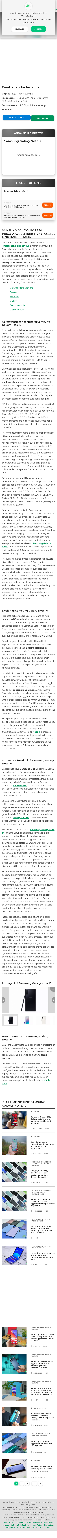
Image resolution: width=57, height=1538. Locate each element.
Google (35, 1163)
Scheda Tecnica (16, 117)
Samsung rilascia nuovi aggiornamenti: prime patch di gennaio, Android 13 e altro (41, 1364)
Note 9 (36, 732)
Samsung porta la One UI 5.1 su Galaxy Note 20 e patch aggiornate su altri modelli (42, 1337)
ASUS (34, 1248)
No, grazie (19, 29)
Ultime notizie (17, 309)
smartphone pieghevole (16, 245)
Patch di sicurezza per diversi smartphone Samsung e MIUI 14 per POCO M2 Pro (41, 1229)
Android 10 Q (20, 785)
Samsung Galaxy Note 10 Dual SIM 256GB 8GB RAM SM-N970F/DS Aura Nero (21, 206)
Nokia (41, 1163)
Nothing (35, 1192)
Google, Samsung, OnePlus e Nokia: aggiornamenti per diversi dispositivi (39, 1174)
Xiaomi (42, 1194)
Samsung (36, 1111)
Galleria (13, 301)
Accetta (38, 29)
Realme (35, 1408)
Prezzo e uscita (17, 305)
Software (14, 296)
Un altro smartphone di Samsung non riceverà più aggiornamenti (41, 1469)
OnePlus (47, 1163)
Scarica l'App (36, 1528)
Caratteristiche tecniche (21, 287)
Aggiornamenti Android (41, 1162)
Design (13, 292)
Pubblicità (24, 1528)
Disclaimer (19, 1522)
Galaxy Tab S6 (21, 817)
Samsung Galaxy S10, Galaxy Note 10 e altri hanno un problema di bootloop (40, 1120)
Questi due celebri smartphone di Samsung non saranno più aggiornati (42, 1145)
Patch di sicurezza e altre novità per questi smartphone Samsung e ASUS (42, 1256)
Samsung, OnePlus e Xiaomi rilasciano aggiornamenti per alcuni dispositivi (42, 1202)
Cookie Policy (36, 1525)
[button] (10, 1020)
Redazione (8, 1522)
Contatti (47, 1528)
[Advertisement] (28, 1296)
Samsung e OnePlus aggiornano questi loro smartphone (41, 1443)
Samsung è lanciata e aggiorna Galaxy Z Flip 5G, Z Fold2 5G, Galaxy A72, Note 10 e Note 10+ (41, 1391)
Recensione (42, 118)
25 (34, 1483)
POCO (34, 1221)
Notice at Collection (20, 1525)
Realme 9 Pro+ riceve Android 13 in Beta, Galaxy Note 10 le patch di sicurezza (42, 1416)
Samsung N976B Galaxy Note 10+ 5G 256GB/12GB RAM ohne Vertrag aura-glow (22, 216)
